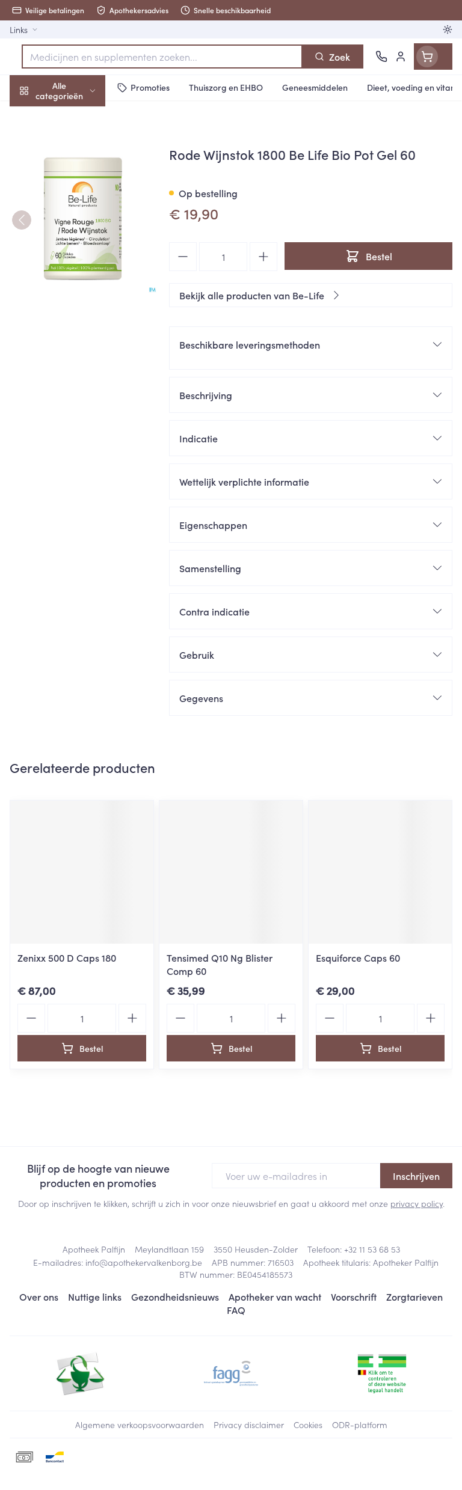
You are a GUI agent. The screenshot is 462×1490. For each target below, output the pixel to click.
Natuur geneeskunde (77, 287)
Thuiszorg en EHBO (77, 317)
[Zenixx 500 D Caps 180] (81, 872)
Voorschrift (354, 1296)
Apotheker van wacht (275, 1296)
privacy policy (416, 1203)
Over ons (38, 1296)
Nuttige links (95, 1296)
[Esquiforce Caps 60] (380, 872)
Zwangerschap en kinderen (77, 225)
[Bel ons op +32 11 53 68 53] (381, 56)
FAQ (236, 1309)
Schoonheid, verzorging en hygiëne (77, 148)
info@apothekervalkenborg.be (143, 1262)
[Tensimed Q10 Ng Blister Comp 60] (231, 872)
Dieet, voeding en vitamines (77, 187)
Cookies (308, 1424)
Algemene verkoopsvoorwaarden (139, 1424)
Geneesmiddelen (77, 374)
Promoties (32, 116)
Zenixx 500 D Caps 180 (66, 957)
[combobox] (162, 56)
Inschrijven (416, 1175)
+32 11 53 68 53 (372, 1249)
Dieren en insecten (77, 345)
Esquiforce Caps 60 (358, 957)
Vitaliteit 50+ (77, 258)
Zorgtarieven (414, 1296)
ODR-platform (359, 1424)
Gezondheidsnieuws (175, 1296)
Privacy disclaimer (249, 1424)
